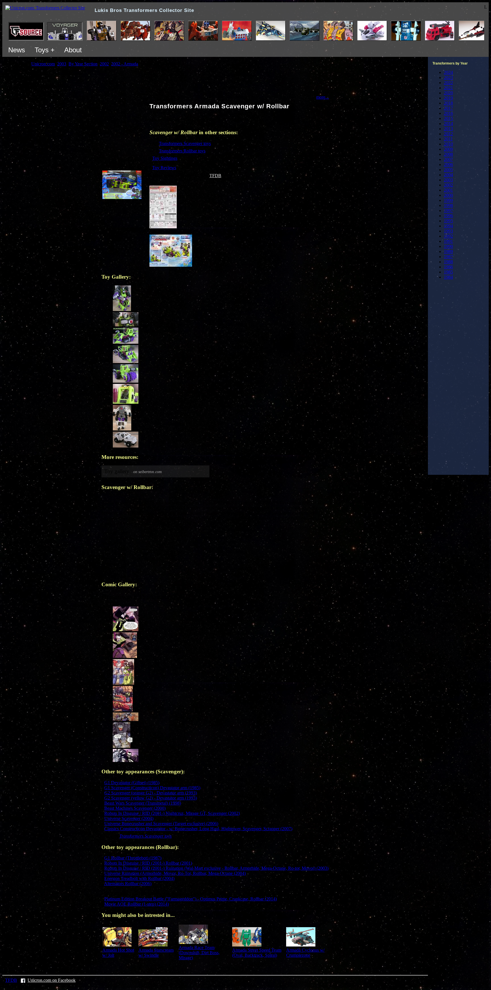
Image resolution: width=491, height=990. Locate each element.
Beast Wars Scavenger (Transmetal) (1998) (142, 803)
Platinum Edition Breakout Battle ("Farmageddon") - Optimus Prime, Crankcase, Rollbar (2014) (190, 898)
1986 (448, 266)
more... (322, 97)
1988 (448, 261)
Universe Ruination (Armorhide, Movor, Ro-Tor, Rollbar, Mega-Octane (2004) (175, 873)
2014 (448, 123)
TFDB (215, 175)
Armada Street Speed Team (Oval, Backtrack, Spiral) (256, 953)
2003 (448, 179)
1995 (448, 220)
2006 (448, 164)
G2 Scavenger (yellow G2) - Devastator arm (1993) (150, 798)
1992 (448, 236)
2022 (448, 82)
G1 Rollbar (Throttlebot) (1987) (132, 858)
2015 (448, 118)
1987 (448, 256)
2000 (448, 195)
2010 (448, 144)
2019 (448, 98)
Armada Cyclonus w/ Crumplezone (305, 953)
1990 (448, 246)
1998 (448, 205)
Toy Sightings (164, 158)
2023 (448, 77)
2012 (448, 133)
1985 (448, 272)
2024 (448, 72)
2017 (448, 108)
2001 (448, 190)
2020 (448, 92)
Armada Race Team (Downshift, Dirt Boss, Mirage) (199, 952)
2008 (448, 154)
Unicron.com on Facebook (52, 980)
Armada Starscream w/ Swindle (156, 953)
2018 (448, 103)
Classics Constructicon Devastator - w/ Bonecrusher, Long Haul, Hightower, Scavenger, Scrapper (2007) (198, 828)
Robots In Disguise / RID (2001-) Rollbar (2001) (148, 863)
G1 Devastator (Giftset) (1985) (131, 782)
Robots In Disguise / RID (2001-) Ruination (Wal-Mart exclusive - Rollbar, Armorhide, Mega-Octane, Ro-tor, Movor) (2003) (216, 868)
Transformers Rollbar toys (182, 150)
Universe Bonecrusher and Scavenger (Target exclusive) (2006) (161, 823)
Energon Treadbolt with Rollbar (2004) (139, 878)
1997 (448, 210)
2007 (448, 159)
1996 (448, 215)
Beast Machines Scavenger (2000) (135, 808)
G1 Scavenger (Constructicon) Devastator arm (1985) (152, 787)
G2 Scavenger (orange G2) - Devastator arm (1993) (150, 792)
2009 (448, 149)
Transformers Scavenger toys (185, 143)
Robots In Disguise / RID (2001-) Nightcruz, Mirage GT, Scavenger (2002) (172, 813)
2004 (448, 174)
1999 (448, 200)
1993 (448, 231)
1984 (448, 277)
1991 (448, 241)
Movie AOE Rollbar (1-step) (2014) (136, 904)
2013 (448, 128)
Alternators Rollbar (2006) (127, 883)
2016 (448, 113)
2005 (448, 169)
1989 (448, 251)
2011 (448, 138)
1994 (448, 225)
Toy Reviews (164, 167)
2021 (448, 87)
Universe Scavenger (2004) (128, 818)
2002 (448, 185)
